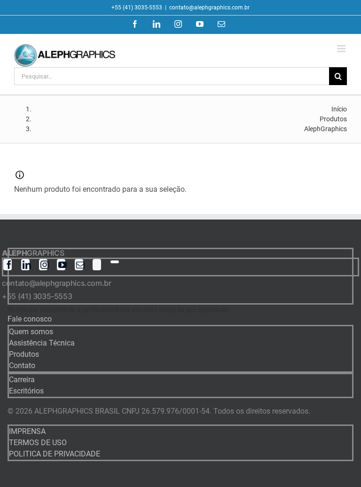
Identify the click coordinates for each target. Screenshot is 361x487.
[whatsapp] (114, 261)
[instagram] (43, 264)
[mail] (79, 264)
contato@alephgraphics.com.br (209, 7)
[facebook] (7, 264)
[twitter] (97, 264)
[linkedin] (25, 264)
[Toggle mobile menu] (342, 49)
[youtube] (61, 264)
